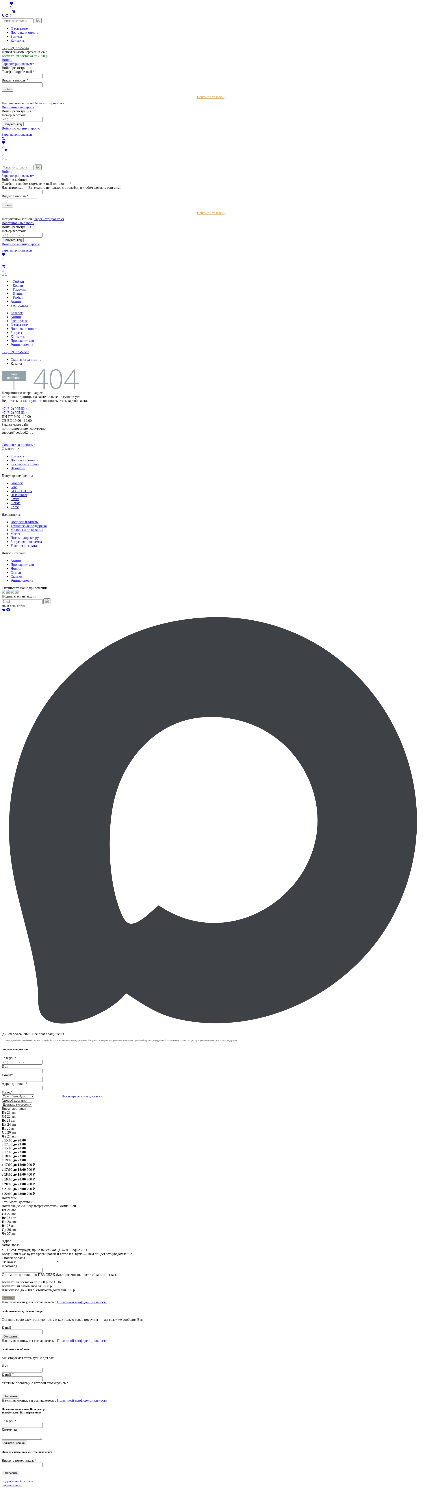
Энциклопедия (22, 344)
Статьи (16, 572)
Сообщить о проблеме (18, 445)
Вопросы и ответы (25, 522)
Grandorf (17, 483)
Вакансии (18, 468)
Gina (14, 487)
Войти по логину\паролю (21, 128)
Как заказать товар (25, 464)
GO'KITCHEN (21, 491)
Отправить (11, 1336)
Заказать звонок (14, 1443)
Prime (15, 507)
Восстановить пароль (18, 107)
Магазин (17, 534)
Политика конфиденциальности (26, 436)
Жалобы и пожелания (27, 530)
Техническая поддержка (29, 526)
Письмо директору (25, 538)
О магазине (19, 28)
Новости (17, 568)
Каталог (17, 313)
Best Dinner (19, 495)
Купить (8, 1298)
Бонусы (16, 36)
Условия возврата (24, 546)
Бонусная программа (26, 542)
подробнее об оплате (17, 1481)
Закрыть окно (12, 1485)
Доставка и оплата (24, 32)
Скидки (16, 576)
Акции (16, 317)
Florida (15, 503)
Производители (22, 340)
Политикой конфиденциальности (82, 1302)
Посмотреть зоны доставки (82, 1096)
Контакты (18, 40)
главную (29, 401)
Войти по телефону (211, 97)
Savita (15, 499)
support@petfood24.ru (17, 432)
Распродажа (19, 321)
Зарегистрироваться (49, 103)
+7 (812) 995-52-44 (15, 48)
